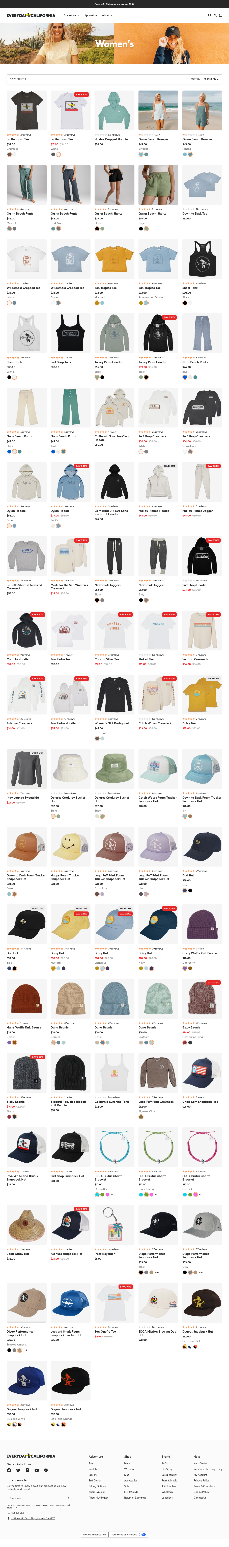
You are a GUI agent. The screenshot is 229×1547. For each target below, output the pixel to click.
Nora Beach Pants (195, 362)
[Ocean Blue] (97, 1194)
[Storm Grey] (146, 451)
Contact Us (200, 1497)
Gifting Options (97, 1486)
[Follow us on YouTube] (36, 1470)
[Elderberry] (185, 968)
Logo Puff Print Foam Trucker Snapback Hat (110, 877)
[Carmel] (53, 1042)
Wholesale (167, 1492)
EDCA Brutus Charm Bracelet (108, 1177)
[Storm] (190, 1042)
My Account (200, 1474)
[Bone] (9, 526)
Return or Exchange (135, 1497)
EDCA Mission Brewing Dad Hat (157, 1333)
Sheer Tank (190, 288)
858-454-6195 (17, 1512)
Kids (126, 1474)
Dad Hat (188, 875)
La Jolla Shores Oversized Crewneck (24, 586)
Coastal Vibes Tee (107, 659)
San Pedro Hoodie (63, 723)
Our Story (167, 1469)
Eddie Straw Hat (18, 1253)
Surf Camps (95, 1480)
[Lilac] (102, 894)
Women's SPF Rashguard (112, 723)
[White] (14, 154)
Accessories (130, 1480)
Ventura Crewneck (195, 659)
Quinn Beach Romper (153, 139)
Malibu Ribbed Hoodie (153, 510)
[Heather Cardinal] (185, 1042)
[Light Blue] (102, 738)
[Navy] (185, 890)
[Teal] (195, 377)
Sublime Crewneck (19, 723)
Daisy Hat (57, 953)
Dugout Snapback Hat (197, 1331)
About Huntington (98, 1497)
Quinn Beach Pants (20, 213)
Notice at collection (94, 1534)
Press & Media (169, 1480)
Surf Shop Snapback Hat (67, 1176)
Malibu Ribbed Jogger (197, 510)
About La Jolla (97, 1492)
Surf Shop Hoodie (194, 585)
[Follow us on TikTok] (45, 1470)
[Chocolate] (97, 894)
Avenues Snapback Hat (66, 1253)
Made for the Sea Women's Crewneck (69, 586)
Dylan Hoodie (16, 510)
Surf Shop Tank (61, 362)
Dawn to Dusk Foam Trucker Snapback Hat (201, 799)
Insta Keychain (105, 1253)
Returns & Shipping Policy (208, 1469)
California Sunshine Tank (112, 1101)
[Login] (215, 15)
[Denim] (14, 303)
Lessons (93, 1474)
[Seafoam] (63, 1042)
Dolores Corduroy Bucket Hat (68, 799)
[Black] (97, 228)
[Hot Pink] (107, 1194)
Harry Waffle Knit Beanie (199, 953)
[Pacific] (14, 526)
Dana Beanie (60, 1027)
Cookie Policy (201, 1492)
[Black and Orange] (195, 1346)
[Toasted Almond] (151, 1272)
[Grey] (102, 600)
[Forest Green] (102, 1194)
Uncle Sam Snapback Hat (200, 1101)
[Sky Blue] (141, 154)
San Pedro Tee (60, 659)
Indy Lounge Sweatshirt (23, 797)
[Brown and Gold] (185, 1346)
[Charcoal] (9, 154)
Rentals (93, 1469)
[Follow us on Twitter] (18, 1470)
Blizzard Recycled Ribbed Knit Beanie (68, 1103)
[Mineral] (146, 154)
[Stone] (190, 377)
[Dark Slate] (14, 228)
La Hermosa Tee (18, 139)
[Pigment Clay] (141, 1117)
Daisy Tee (188, 723)
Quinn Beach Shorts (108, 213)
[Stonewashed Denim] (102, 303)
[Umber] (190, 968)
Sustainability (169, 1474)
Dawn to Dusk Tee (194, 213)
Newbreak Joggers (107, 585)
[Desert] (190, 816)
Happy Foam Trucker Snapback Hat (65, 877)
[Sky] (185, 816)
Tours (92, 1463)
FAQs (165, 1463)
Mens (127, 1463)
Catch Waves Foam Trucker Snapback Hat (157, 799)
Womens (129, 1469)
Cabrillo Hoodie (17, 659)
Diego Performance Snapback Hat (151, 1255)
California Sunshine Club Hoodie (112, 438)
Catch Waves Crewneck (154, 723)
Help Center (200, 1463)
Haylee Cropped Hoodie (111, 139)
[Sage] (102, 228)
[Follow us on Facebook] (9, 1470)
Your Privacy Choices (124, 1534)
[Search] (209, 15)
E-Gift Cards (131, 1492)
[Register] (68, 1498)
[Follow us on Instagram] (27, 1470)
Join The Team (170, 1486)
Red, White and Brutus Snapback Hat (22, 1177)
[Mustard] (97, 303)
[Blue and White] (190, 1346)
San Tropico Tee (106, 288)
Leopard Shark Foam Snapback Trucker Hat (66, 1333)
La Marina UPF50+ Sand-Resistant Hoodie (112, 512)
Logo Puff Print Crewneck (156, 1101)
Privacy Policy (54, 1505)
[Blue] (185, 377)
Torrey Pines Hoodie (108, 362)
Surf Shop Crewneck (152, 436)
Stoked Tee (146, 659)
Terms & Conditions (204, 1486)
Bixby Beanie (191, 1027)
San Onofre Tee (105, 1331)
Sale (126, 1486)
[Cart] (220, 15)
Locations (167, 1497)
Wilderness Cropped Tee (23, 288)
